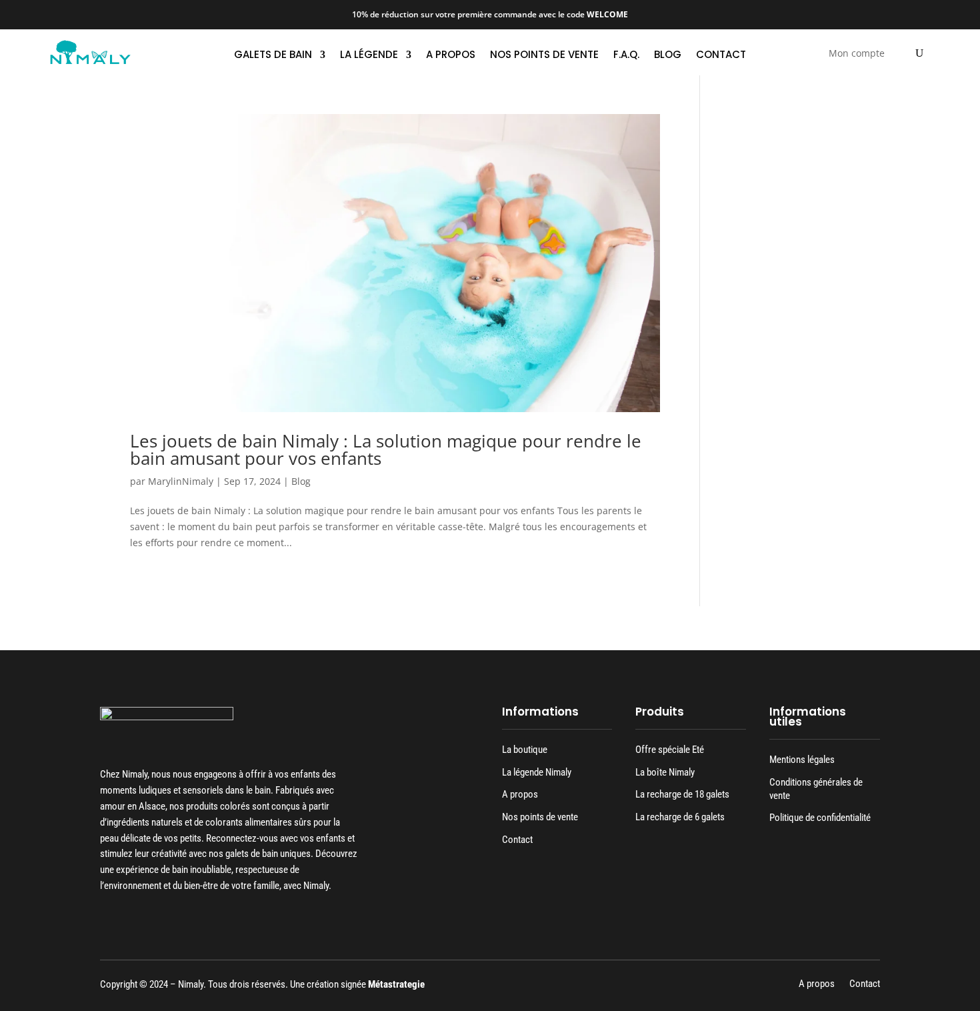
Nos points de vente (544, 55)
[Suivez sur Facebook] (106, 919)
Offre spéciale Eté (669, 750)
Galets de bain (273, 55)
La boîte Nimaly (665, 772)
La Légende (369, 55)
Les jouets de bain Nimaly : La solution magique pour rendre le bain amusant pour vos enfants (385, 449)
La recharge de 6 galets (680, 817)
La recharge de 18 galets (682, 794)
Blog (667, 55)
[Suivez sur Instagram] (131, 919)
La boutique (524, 750)
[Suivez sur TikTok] (157, 919)
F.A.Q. (626, 55)
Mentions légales (802, 760)
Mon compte (857, 54)
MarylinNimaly (180, 481)
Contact (721, 55)
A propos (450, 55)
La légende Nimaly (536, 772)
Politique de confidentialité (820, 818)
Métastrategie (396, 984)
